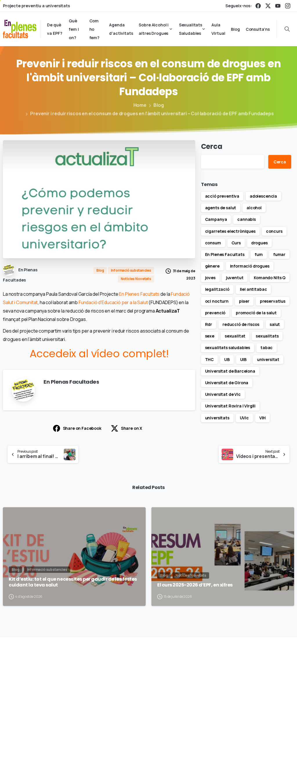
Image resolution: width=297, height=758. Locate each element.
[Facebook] (258, 5)
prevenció (215, 312)
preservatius (272, 301)
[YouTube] (278, 5)
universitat (268, 359)
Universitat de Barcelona (230, 371)
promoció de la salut (256, 312)
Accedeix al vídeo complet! (99, 353)
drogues (259, 243)
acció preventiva (222, 196)
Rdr (208, 324)
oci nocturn (217, 301)
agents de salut (220, 207)
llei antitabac (253, 289)
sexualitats (267, 336)
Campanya (216, 219)
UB (227, 359)
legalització (217, 289)
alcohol (254, 207)
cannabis (246, 219)
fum (259, 254)
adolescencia (263, 196)
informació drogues (249, 266)
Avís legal (199, 736)
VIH (262, 417)
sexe (209, 336)
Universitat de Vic (223, 394)
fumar (279, 254)
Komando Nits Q (269, 277)
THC (209, 359)
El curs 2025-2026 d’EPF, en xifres (195, 585)
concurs (274, 231)
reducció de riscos (240, 324)
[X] (268, 5)
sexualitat (235, 336)
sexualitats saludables (227, 347)
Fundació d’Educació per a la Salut (113, 302)
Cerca (211, 146)
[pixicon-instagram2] (264, 680)
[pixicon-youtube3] (278, 680)
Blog (158, 105)
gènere (212, 266)
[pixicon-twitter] (251, 680)
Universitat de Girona (227, 382)
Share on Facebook (82, 428)
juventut (235, 277)
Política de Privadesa (235, 736)
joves (210, 277)
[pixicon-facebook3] (238, 680)
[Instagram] (288, 5)
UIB (243, 359)
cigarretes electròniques (230, 231)
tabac (266, 347)
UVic (244, 417)
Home (139, 105)
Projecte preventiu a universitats (36, 5)
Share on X (131, 428)
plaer (244, 301)
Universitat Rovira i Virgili (230, 406)
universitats (217, 417)
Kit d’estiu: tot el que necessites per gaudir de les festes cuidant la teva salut (73, 582)
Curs (236, 243)
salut (275, 324)
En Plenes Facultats (139, 294)
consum (213, 243)
